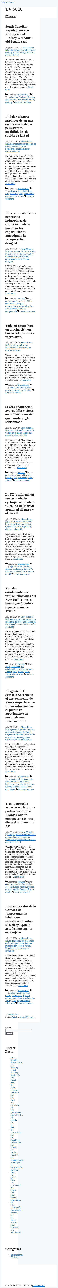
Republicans (10, 99)
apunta (13, 566)
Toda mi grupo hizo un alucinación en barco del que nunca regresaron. (19, 331)
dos (6, 887)
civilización (25, 475)
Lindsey (31, 97)
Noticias (21, 298)
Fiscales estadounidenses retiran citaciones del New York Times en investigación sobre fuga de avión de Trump (20, 600)
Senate (25, 99)
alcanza (13, 191)
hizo (29, 387)
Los (7, 308)
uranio (8, 892)
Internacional (23, 94)
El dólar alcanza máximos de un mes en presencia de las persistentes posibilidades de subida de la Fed (19, 126)
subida (21, 196)
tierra (30, 477)
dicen (31, 884)
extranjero (9, 998)
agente (13, 779)
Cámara (26, 993)
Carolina (14, 97)
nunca (8, 390)
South (31, 99)
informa (8, 571)
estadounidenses (12, 669)
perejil (8, 574)
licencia (8, 784)
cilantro (8, 569)
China (29, 301)
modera (21, 308)
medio (16, 784)
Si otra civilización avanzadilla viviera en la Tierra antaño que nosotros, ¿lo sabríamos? (19, 414)
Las (7, 193)
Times (8, 674)
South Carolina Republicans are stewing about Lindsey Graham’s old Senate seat (18, 34)
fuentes (23, 887)
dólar (25, 191)
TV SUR (13, 9)
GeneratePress (38, 1285)
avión (7, 666)
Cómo (8, 995)
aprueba (17, 884)
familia (23, 387)
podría (16, 889)
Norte (24, 571)
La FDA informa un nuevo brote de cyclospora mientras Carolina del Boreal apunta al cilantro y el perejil (19, 504)
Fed (30, 191)
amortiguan (10, 301)
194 (24, 1017)
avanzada (15, 475)
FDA (30, 569)
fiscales (24, 669)
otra (15, 477)
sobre (27, 671)
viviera (8, 480)
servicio (16, 786)
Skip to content (7, 2)
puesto (23, 784)
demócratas (17, 995)
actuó (12, 993)
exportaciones (11, 306)
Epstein (26, 995)
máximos (14, 193)
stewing (8, 102)
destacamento (27, 779)
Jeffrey (8, 1000)
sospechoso (26, 786)
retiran (21, 671)
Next (32, 1017)
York (21, 674)
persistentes (29, 193)
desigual (20, 303)
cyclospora (18, 569)
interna (26, 781)
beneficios (20, 301)
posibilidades (11, 196)
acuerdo (8, 884)
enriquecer (14, 887)
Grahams (23, 97)
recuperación (11, 311)
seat (19, 99)
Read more (10, 183)
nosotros (9, 477)
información (16, 781)
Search (8, 1028)
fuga (30, 669)
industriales (24, 306)
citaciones (15, 666)
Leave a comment (23, 102)
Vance (12, 789)
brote (19, 566)
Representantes (23, 1000)
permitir (8, 889)
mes (20, 193)
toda (24, 390)
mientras (13, 308)
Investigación (11, 671)
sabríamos (22, 477)
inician (18, 998)
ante (20, 191)
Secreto (8, 786)
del (17, 387)
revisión (30, 784)
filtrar (7, 781)
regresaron (16, 390)
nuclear (30, 887)
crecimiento (10, 303)
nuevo (31, 571)
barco (12, 387)
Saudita (23, 889)
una (7, 789)
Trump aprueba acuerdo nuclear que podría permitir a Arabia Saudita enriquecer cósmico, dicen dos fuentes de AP (20, 815)
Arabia (25, 884)
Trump (15, 674)
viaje (29, 390)
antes (7, 475)
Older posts (13, 1014)
